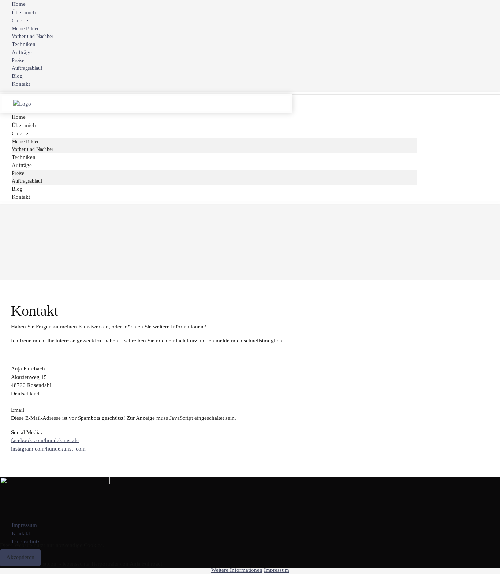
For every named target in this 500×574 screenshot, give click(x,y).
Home (19, 4)
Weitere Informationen (236, 570)
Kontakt (21, 84)
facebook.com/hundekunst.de (45, 440)
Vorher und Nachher (32, 36)
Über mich (24, 12)
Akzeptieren (20, 557)
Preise (18, 60)
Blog (17, 76)
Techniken (24, 44)
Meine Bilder (25, 28)
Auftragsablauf (27, 68)
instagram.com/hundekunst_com (48, 449)
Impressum (24, 525)
